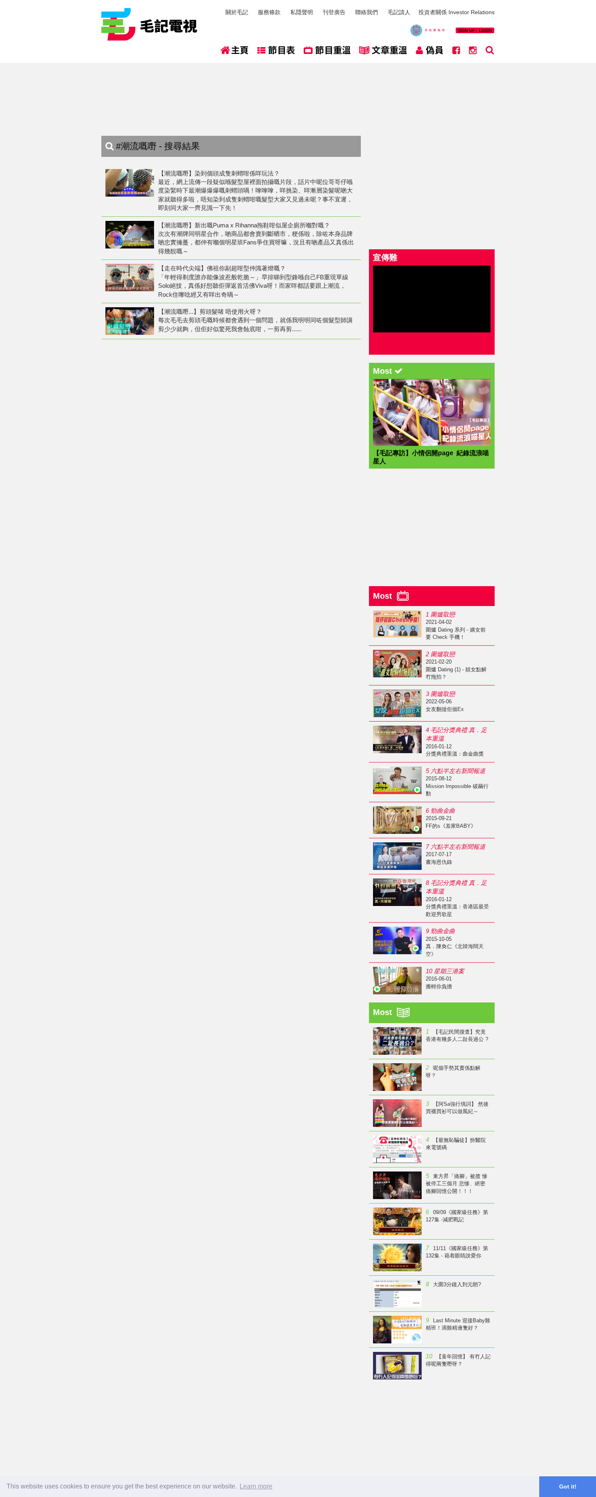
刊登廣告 (334, 12)
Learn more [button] (256, 1486)
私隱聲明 (301, 12)
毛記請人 (399, 12)
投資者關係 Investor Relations (456, 12)
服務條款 (269, 12)
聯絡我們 (366, 12)
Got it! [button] (568, 1486)
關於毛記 (236, 12)
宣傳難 (385, 257)
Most (385, 595)
